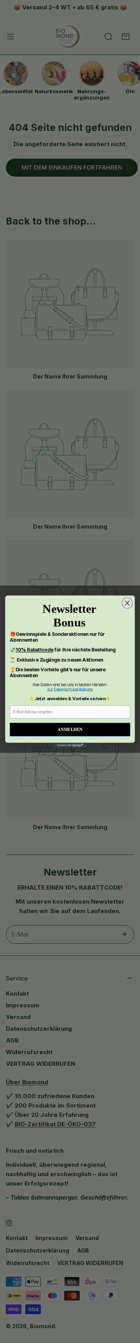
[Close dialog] (127, 603)
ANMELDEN (70, 729)
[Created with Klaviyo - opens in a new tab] (70, 745)
